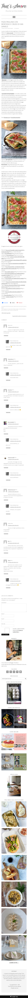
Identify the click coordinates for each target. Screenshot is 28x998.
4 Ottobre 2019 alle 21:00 (15, 407)
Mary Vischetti (11, 422)
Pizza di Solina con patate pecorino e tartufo (14, 278)
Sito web (3, 623)
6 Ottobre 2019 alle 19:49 (15, 441)
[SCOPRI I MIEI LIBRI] (14, 751)
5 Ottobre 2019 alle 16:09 (13, 459)
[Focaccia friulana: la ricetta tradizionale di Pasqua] (14, 867)
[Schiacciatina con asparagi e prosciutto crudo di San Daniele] (14, 841)
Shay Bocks (21, 994)
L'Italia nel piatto (15, 309)
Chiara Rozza (10, 359)
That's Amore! (14, 7)
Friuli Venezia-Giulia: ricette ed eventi (12, 306)
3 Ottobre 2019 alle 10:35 (13, 361)
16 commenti (16, 28)
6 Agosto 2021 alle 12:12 (13, 562)
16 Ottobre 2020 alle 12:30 (13, 543)
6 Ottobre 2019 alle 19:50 (15, 507)
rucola (11, 310)
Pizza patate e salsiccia (9, 271)
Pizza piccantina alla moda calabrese (13, 291)
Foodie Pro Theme (13, 994)
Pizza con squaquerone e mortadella (16, 263)
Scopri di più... (14, 962)
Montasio (23, 309)
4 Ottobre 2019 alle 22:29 (13, 424)
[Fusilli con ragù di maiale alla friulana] (14, 894)
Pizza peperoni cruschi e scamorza (13, 288)
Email (2, 618)
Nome (3, 613)
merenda (20, 309)
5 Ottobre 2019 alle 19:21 (13, 491)
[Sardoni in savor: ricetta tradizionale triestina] (14, 814)
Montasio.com (7, 117)
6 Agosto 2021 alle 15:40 (15, 581)
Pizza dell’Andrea (8, 253)
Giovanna (10, 389)
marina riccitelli (11, 457)
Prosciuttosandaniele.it (15, 117)
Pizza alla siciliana (8, 295)
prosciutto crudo (6, 310)
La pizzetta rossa (7, 276)
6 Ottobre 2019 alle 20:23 (13, 525)
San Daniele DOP (15, 310)
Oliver (9, 560)
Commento (4, 602)
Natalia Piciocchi (11, 489)
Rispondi (6, 335)
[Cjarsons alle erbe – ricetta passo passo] (14, 921)
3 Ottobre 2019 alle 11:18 (13, 391)
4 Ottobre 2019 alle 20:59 (15, 342)
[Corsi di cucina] (14, 786)
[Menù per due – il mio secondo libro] (14, 947)
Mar (9, 541)
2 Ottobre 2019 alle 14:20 (13, 327)
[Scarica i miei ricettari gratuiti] (14, 694)
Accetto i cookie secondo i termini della (19, 630)
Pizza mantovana (10, 255)
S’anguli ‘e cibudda (10, 296)
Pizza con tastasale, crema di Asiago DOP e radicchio (16, 260)
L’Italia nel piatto (9, 33)
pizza (2, 310)
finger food (10, 309)
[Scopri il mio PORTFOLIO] (14, 718)
